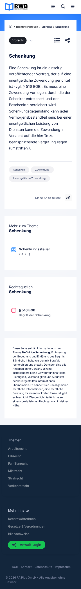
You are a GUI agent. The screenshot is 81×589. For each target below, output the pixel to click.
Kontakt (26, 567)
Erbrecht (18, 40)
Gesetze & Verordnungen (26, 526)
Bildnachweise (18, 534)
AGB (15, 567)
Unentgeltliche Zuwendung (29, 178)
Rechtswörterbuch (22, 519)
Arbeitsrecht (17, 448)
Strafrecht (15, 478)
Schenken (19, 169)
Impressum (62, 567)
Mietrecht (15, 471)
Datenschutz (43, 567)
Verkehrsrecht (18, 486)
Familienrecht (18, 463)
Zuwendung (42, 169)
